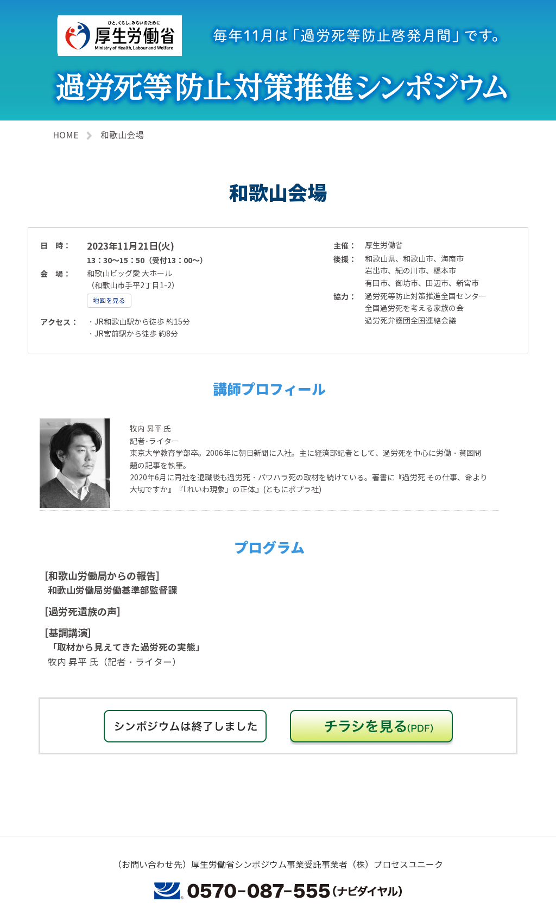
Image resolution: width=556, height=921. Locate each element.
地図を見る (109, 300)
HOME (66, 135)
